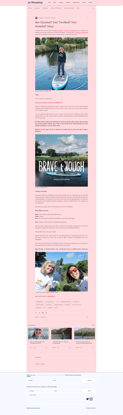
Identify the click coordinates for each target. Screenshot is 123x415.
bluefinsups (76, 301)
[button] (93, 8)
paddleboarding (39, 301)
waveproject (38, 307)
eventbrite (50, 307)
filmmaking (67, 304)
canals (56, 307)
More (78, 8)
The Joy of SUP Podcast (56, 8)
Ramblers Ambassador (69, 8)
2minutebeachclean (49, 301)
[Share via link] (46, 312)
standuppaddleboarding (66, 301)
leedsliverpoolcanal (58, 304)
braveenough (49, 304)
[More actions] (87, 18)
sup (57, 301)
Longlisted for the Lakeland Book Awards (60, 342)
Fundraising (45, 8)
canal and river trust (76, 304)
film (44, 307)
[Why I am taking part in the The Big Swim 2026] (38, 333)
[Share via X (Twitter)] (39, 312)
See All (93, 325)
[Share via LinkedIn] (42, 312)
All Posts (30, 8)
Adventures (37, 8)
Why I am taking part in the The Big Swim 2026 (37, 342)
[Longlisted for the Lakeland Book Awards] (61, 333)
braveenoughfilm (39, 304)
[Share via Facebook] (36, 312)
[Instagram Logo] (91, 398)
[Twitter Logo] (87, 398)
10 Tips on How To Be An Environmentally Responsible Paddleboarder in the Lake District (84, 342)
